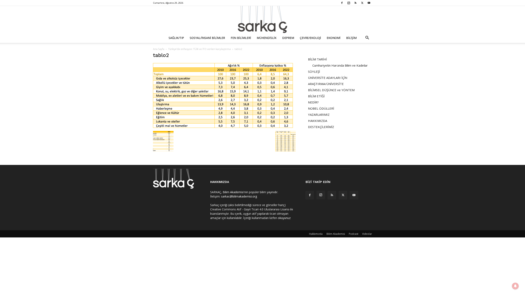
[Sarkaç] (262, 19)
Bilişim (351, 38)
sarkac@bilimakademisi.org (239, 196)
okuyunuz (284, 218)
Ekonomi (333, 38)
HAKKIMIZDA (317, 121)
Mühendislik (266, 38)
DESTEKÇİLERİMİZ (321, 127)
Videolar (367, 234)
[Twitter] (362, 3)
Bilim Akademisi (233, 192)
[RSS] (355, 3)
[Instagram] (349, 3)
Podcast (353, 234)
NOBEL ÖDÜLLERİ (321, 108)
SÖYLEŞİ (314, 71)
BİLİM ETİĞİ (316, 96)
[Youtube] (369, 3)
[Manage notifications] (515, 286)
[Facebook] (342, 3)
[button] (367, 38)
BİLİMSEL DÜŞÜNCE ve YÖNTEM (331, 90)
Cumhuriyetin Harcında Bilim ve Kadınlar (340, 65)
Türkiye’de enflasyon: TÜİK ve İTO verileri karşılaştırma (199, 49)
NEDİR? (313, 102)
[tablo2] (223, 126)
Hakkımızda (316, 234)
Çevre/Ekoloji (310, 38)
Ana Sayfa (158, 49)
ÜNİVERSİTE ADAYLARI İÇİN (327, 78)
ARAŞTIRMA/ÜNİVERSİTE (326, 84)
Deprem (288, 38)
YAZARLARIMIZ (319, 114)
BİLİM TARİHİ (317, 59)
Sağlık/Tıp (176, 38)
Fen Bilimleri (241, 38)
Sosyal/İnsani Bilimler (207, 38)
